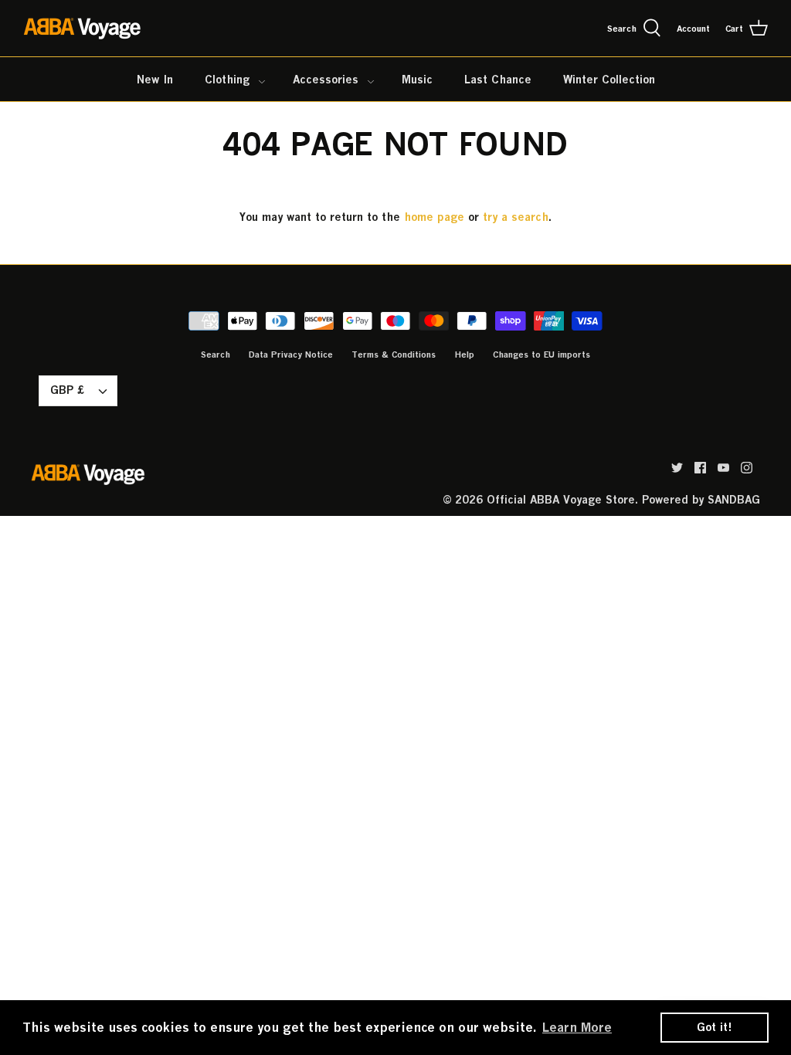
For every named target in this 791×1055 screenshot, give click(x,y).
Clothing (227, 79)
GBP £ (67, 389)
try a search (515, 216)
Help (464, 354)
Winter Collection (609, 79)
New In (155, 79)
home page (434, 216)
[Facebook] (700, 467)
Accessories (325, 79)
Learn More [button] (577, 1027)
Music (417, 79)
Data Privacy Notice (291, 354)
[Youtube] (723, 467)
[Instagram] (746, 467)
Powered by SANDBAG (701, 499)
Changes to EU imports (541, 354)
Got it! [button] (714, 1026)
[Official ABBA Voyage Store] (83, 28)
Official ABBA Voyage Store (561, 499)
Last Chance (497, 79)
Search (215, 354)
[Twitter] (677, 467)
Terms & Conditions (393, 354)
